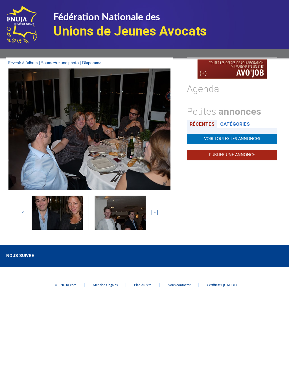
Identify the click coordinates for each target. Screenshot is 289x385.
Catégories (235, 124)
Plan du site (142, 285)
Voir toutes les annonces (232, 139)
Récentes (202, 124)
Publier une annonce (232, 155)
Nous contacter (179, 285)
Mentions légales (105, 285)
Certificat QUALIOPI (222, 285)
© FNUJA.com (65, 285)
